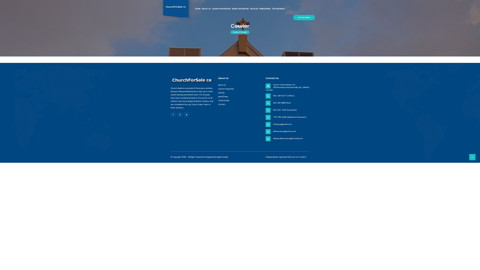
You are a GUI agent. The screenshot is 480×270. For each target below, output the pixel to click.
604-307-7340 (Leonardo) (285, 110)
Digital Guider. (222, 157)
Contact (240, 26)
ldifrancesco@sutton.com (284, 131)
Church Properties (221, 9)
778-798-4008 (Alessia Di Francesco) (289, 117)
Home (197, 9)
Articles (254, 9)
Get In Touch (304, 17)
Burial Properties (240, 9)
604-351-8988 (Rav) (282, 103)
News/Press (265, 9)
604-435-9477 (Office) (283, 95)
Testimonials (278, 9)
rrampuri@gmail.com (282, 124)
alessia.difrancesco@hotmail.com (288, 138)
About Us (206, 9)
